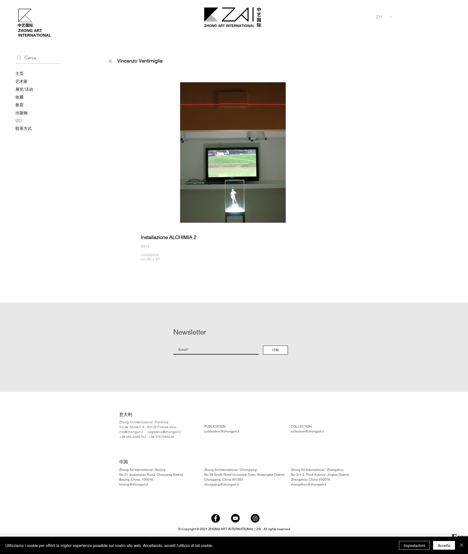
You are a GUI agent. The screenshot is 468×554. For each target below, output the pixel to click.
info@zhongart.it (131, 432)
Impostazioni (414, 545)
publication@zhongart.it (221, 431)
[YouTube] (235, 518)
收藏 (19, 97)
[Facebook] (215, 518)
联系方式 (23, 129)
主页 (19, 74)
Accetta (444, 545)
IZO (18, 121)
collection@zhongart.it (307, 431)
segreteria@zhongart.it (164, 432)
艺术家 (21, 81)
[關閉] (461, 545)
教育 (19, 105)
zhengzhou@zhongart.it (308, 484)
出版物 (21, 113)
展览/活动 (24, 89)
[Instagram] (255, 518)
